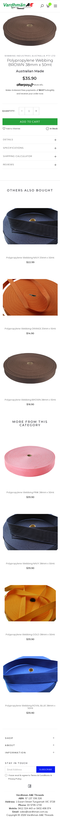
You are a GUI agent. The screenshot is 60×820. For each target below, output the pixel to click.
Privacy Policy (14, 779)
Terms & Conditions (40, 775)
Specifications (13, 147)
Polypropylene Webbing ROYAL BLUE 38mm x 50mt (30, 707)
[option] (30, 30)
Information (15, 752)
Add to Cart (30, 121)
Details (8, 139)
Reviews (8, 164)
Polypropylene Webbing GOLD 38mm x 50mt (30, 634)
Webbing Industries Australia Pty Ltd (30, 55)
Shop (9, 738)
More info (38, 84)
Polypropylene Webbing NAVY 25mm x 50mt (30, 257)
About (10, 745)
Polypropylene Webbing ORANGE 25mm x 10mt (30, 328)
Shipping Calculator (17, 156)
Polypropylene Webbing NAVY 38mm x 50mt (30, 563)
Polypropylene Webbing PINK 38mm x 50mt (30, 492)
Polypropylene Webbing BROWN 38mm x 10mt (30, 399)
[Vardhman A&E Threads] (19, 5)
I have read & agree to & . (30, 777)
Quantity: (8, 111)
